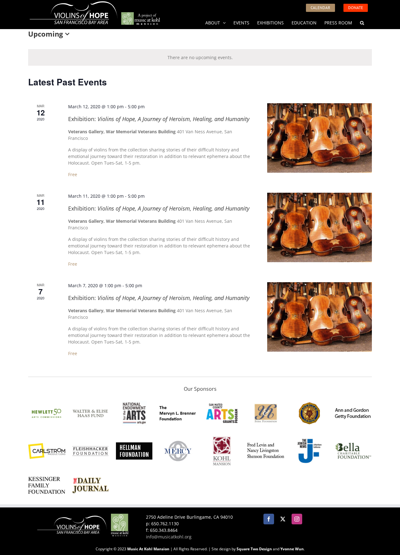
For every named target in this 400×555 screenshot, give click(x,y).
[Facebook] (268, 519)
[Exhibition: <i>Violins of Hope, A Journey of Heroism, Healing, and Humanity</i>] (319, 138)
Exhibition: (158, 119)
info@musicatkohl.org (169, 537)
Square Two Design (254, 549)
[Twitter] (283, 519)
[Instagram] (297, 519)
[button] (362, 22)
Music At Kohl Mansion (148, 549)
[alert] (200, 57)
